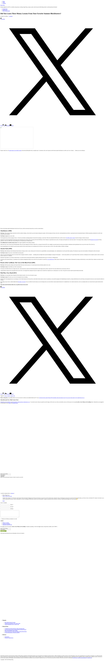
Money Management (6, 10)
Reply (4, 500)
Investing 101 (5, 9)
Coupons (4, 3)
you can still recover (50, 259)
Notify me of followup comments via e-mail (9, 518)
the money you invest (21, 281)
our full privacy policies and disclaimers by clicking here (82, 657)
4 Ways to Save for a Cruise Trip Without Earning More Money (16, 631)
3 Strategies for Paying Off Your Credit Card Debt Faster (14, 628)
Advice (5, 395)
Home (4, 1)
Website (12, 508)
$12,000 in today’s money (70, 237)
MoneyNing (2, 5)
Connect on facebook (6, 523)
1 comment (10, 16)
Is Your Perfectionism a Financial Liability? (12, 632)
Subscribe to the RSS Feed (7, 524)
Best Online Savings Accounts (10, 622)
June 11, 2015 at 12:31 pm (7, 496)
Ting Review (7, 636)
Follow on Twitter (6, 522)
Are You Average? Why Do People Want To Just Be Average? (15, 629)
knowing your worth (94, 239)
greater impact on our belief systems (15, 150)
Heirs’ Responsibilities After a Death (11, 630)
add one (12, 493)
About (4, 2)
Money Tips (13, 395)
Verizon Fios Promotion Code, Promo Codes (12, 623)
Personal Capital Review (9, 637)
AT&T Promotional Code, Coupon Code (12, 624)
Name (12, 504)
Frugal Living (5, 8)
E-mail (12, 506)
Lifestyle (8, 395)
